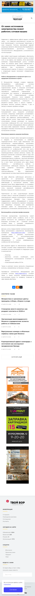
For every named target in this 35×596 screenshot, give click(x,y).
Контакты (6, 521)
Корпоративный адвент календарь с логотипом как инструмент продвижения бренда (16, 344)
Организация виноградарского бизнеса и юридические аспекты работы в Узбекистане (15, 321)
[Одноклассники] (17, 287)
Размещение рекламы (9, 517)
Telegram (8, 554)
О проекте (6, 514)
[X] (20, 287)
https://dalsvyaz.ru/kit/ (18, 232)
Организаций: (8, 539)
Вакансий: (7, 534)
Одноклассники (10, 552)
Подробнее (7, 584)
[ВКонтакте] (13, 287)
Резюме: (6, 537)
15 (19, 304)
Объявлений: (8, 532)
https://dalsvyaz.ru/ (21, 273)
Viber (7, 557)
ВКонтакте (8, 550)
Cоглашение (7, 519)
